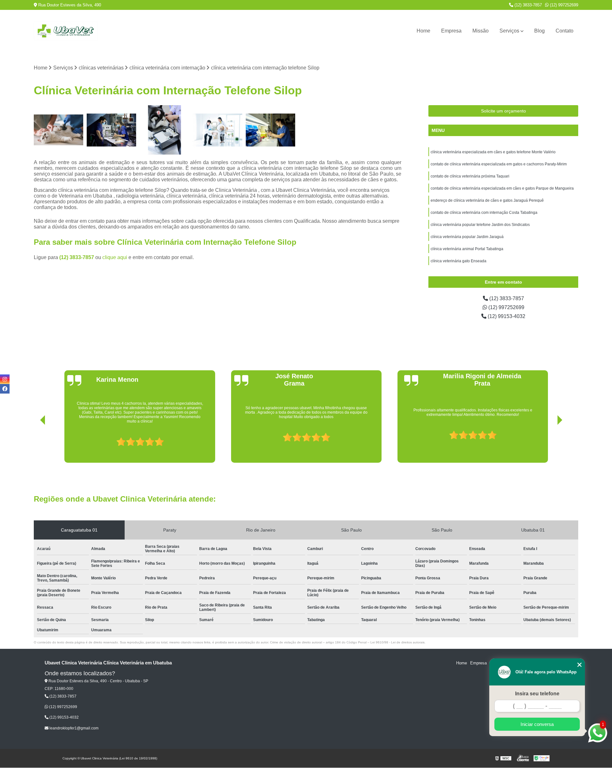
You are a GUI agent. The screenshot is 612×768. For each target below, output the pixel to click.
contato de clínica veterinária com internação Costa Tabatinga (484, 212)
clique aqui (114, 257)
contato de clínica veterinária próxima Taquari (470, 176)
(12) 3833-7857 (527, 5)
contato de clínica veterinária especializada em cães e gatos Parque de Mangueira (502, 188)
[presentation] (34, 444)
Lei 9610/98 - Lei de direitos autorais (397, 642)
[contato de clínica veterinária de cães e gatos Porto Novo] (59, 130)
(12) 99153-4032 (505, 316)
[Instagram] (5, 379)
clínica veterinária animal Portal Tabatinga (467, 249)
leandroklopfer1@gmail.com (73, 728)
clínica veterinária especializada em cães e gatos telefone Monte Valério (493, 152)
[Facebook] (5, 389)
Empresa (451, 30)
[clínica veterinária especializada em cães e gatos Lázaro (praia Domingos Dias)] (217, 130)
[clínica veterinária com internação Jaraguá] (111, 130)
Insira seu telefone (537, 693)
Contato (564, 30)
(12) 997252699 (563, 5)
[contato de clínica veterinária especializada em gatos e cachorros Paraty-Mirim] (270, 130)
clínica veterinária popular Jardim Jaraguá (467, 237)
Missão (480, 30)
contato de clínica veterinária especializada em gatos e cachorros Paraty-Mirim (499, 164)
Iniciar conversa (537, 724)
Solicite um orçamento (503, 110)
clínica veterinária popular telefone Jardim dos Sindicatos (480, 224)
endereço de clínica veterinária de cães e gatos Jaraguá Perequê (487, 200)
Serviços (509, 30)
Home (423, 30)
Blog (539, 30)
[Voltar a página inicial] (66, 31)
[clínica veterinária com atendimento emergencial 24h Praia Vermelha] (164, 130)
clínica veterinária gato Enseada (458, 261)
